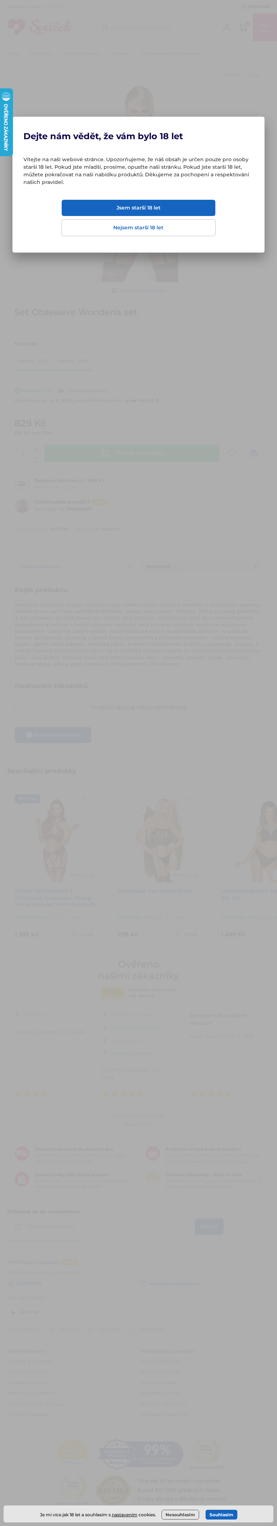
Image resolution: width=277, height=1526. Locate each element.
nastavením (124, 1514)
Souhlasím (221, 1514)
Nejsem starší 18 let (138, 227)
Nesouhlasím (180, 1514)
